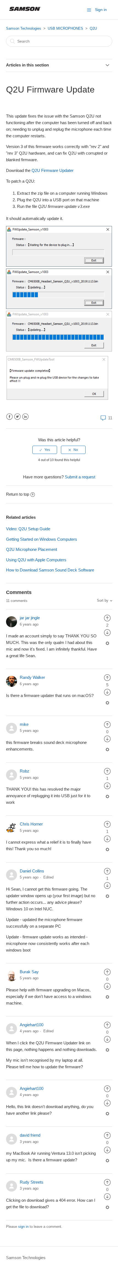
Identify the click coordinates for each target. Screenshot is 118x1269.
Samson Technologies (23, 28)
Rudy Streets (31, 1182)
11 (109, 417)
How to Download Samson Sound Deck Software (50, 570)
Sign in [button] (101, 9)
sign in (23, 1227)
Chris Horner (31, 824)
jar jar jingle (30, 617)
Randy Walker (32, 677)
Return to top (17, 494)
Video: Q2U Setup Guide (28, 528)
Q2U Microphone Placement (31, 549)
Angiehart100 (31, 1024)
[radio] (44, 450)
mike (24, 724)
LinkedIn (25, 416)
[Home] (25, 12)
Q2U (93, 28)
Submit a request (80, 477)
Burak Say (29, 971)
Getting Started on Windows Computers (41, 539)
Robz (24, 771)
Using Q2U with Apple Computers (36, 559)
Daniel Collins (32, 871)
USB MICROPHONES (65, 28)
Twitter (17, 416)
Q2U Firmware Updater (53, 170)
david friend (30, 1135)
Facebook (9, 416)
